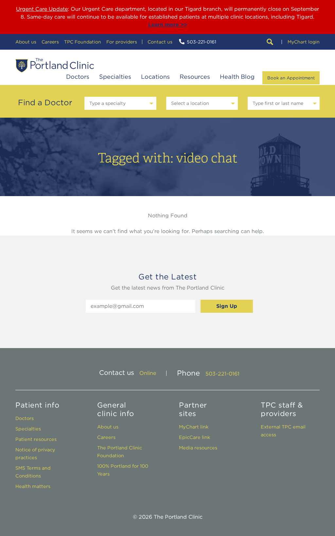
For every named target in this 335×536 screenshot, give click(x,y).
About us (25, 41)
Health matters (32, 486)
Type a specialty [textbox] (107, 103)
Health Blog (237, 76)
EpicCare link (194, 437)
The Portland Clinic (54, 65)
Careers (50, 41)
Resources (195, 76)
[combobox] (120, 103)
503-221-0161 (201, 41)
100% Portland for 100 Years (122, 470)
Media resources (198, 447)
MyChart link (193, 426)
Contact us (160, 41)
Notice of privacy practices (35, 453)
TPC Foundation (82, 41)
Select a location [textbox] (190, 103)
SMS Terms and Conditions (33, 471)
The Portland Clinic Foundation (119, 451)
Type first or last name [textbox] (278, 103)
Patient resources (36, 439)
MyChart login (304, 41)
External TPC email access (283, 430)
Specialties (115, 76)
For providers (121, 41)
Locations (155, 76)
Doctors (77, 76)
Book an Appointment (291, 77)
